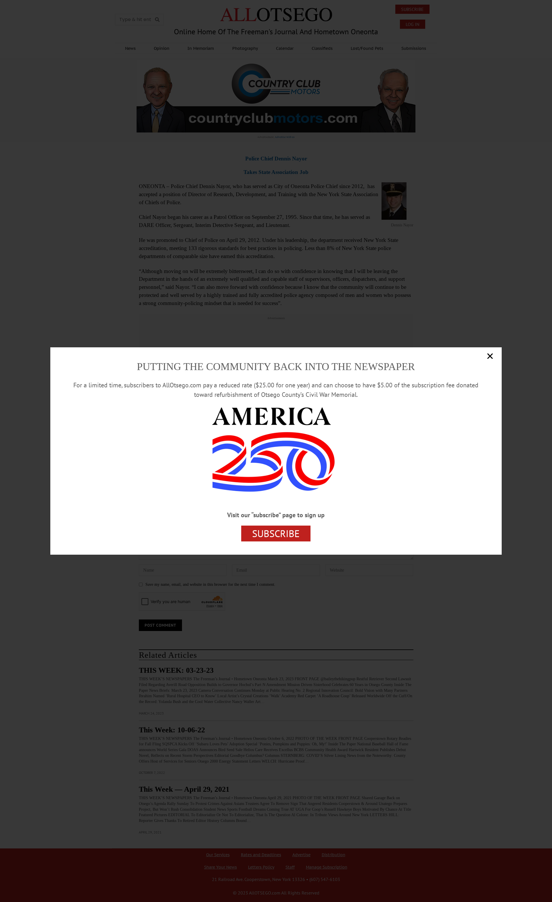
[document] (276, 451)
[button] (490, 356)
